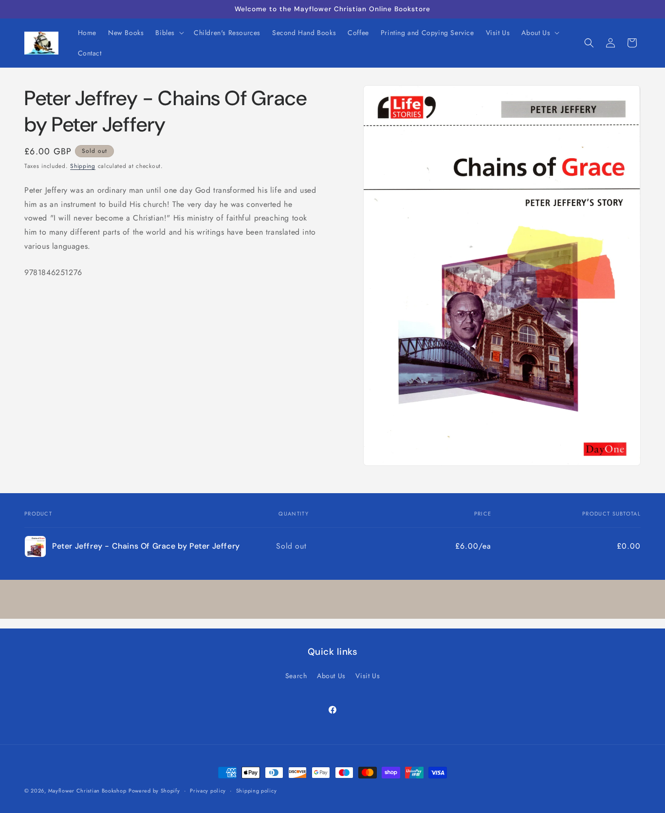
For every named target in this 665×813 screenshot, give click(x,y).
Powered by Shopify (154, 791)
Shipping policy (256, 790)
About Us (331, 676)
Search (296, 676)
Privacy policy (208, 790)
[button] (168, 32)
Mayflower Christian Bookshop (87, 791)
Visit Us (367, 676)
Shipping (82, 166)
